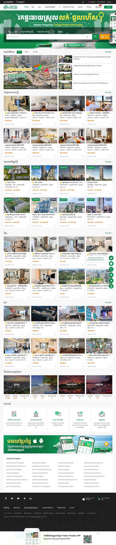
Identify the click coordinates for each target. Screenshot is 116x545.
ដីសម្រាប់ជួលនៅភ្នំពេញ (63, 483)
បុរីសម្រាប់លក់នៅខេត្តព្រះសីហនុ (65, 476)
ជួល (39, 7)
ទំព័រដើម (26, 7)
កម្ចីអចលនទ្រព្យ (27, 513)
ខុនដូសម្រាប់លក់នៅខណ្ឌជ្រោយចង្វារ (92, 473)
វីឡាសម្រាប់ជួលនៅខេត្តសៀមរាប (13, 483)
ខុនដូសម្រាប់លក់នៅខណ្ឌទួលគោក (66, 473)
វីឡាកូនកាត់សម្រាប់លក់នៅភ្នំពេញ (14, 470)
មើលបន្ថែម (108, 52)
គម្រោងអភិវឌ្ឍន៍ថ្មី (50, 7)
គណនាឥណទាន (18, 513)
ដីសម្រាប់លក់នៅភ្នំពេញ (63, 470)
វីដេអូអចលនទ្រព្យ (71, 513)
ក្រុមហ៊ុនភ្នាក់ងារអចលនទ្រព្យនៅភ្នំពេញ (41, 486)
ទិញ (33, 7)
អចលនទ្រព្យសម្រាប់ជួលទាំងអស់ (91, 486)
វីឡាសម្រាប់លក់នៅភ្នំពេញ (64, 466)
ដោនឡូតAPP (21, 2)
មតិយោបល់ (16, 508)
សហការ (72, 508)
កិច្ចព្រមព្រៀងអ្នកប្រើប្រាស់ (31, 508)
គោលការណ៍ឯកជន (48, 508)
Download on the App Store (90, 498)
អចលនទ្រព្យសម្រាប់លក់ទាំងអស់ (65, 486)
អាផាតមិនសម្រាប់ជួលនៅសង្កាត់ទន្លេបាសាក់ (94, 476)
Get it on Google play (105, 498)
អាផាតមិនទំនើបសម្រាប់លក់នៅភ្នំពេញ (15, 463)
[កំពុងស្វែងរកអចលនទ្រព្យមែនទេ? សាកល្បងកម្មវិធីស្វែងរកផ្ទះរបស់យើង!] (111, 258)
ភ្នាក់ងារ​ (80, 7)
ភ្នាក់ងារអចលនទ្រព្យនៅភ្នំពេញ (13, 486)
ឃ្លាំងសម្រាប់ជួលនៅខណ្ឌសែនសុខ (40, 483)
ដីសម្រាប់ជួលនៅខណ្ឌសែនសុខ (91, 483)
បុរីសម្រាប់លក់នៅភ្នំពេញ (38, 476)
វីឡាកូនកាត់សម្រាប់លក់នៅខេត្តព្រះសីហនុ (42, 470)
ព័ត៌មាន (88, 7)
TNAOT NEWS (7, 513)
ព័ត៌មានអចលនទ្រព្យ (60, 513)
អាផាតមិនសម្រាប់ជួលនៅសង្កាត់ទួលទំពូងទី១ (16, 480)
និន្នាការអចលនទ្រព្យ (48, 513)
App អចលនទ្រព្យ (91, 513)
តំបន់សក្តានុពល (37, 513)
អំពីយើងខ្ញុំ (6, 508)
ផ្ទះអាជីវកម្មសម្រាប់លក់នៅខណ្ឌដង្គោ (40, 466)
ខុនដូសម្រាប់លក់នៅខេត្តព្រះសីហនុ (14, 476)
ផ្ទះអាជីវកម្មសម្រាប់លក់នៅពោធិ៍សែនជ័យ (15, 466)
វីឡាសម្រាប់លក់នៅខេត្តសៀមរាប (91, 466)
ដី (59, 7)
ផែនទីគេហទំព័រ (61, 508)
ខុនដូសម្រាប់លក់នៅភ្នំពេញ (12, 473)
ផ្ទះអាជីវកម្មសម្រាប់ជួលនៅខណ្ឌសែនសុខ (67, 480)
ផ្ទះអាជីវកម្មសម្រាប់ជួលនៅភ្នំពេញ (40, 480)
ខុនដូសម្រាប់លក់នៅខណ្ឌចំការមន (40, 473)
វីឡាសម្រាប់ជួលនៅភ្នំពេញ (90, 480)
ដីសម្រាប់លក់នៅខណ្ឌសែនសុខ (91, 470)
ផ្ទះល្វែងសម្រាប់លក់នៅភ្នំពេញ (39, 463)
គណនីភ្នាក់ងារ (81, 513)
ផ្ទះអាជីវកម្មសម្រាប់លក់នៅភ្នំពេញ (66, 463)
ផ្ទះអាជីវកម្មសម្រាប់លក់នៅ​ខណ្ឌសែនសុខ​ (93, 463)
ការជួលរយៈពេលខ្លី (68, 7)
